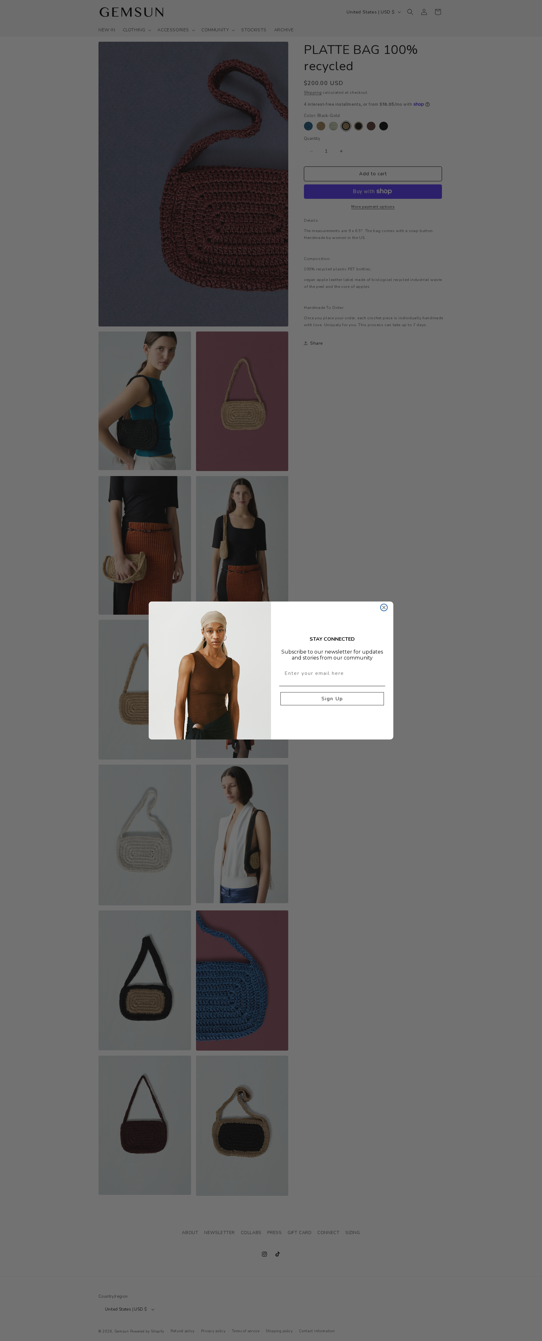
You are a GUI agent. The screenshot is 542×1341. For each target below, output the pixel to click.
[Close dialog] (383, 607)
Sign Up (332, 698)
